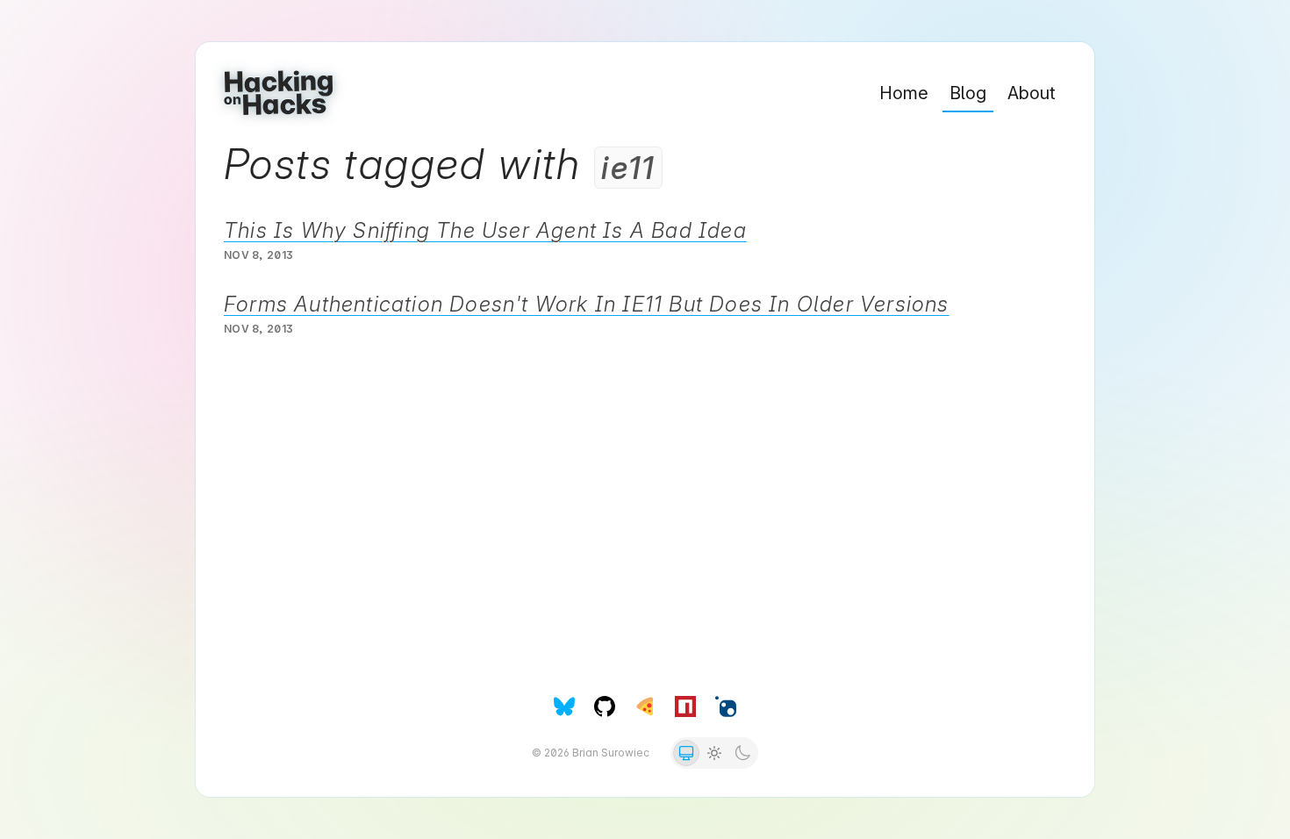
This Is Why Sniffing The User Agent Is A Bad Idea (485, 230)
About (1031, 93)
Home (903, 93)
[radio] (686, 753)
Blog (968, 93)
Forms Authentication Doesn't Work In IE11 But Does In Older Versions (587, 304)
